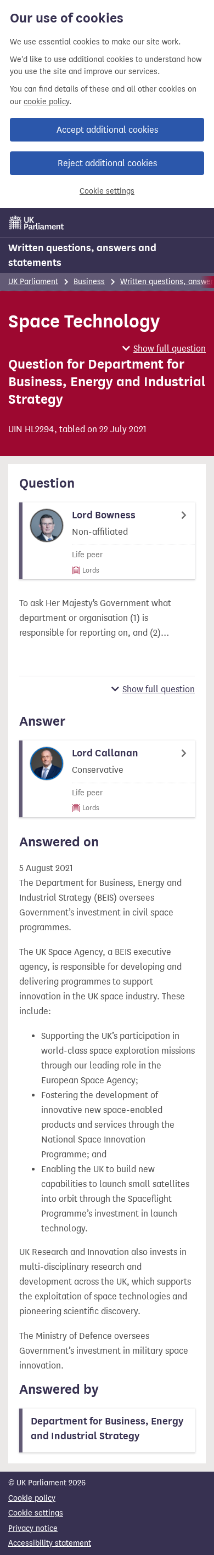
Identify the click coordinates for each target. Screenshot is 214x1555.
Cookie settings (107, 191)
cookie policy (46, 101)
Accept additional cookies (107, 130)
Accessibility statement (49, 1543)
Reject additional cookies (107, 163)
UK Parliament (33, 281)
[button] (164, 348)
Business (89, 281)
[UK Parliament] (36, 223)
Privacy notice (33, 1528)
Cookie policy (31, 1498)
